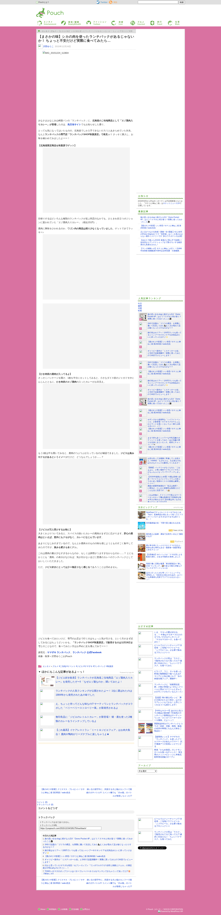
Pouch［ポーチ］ (44, 8)
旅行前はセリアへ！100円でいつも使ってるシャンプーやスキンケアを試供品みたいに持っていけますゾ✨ (164, 335)
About (43, 909)
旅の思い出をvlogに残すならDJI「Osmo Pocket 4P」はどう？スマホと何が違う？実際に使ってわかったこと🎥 (161, 219)
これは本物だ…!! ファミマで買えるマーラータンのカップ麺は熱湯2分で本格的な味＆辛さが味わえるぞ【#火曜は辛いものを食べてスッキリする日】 (164, 498)
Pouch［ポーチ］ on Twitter (101, 2)
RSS (111, 2)
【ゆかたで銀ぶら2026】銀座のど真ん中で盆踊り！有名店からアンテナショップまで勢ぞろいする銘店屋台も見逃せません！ (161, 242)
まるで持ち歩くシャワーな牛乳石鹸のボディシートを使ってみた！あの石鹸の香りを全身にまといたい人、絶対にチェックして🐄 (164, 441)
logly (181, 507)
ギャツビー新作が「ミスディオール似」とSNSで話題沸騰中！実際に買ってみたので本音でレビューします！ (164, 353)
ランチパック (100, 666)
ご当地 (63, 666)
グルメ (133, 21)
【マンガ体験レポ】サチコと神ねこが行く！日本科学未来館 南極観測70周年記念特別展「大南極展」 (161, 249)
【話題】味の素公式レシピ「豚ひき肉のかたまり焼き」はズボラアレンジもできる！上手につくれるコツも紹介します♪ (168, 701)
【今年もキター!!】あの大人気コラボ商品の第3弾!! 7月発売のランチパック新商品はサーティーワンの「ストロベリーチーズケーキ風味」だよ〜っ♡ (168, 715)
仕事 (169, 21)
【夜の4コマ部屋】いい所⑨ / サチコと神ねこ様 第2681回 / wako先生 (164, 448)
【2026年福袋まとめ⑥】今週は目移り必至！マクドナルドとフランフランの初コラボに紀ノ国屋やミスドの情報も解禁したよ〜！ (164, 480)
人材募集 (64, 909)
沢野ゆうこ (48, 46)
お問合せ (86, 909)
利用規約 (53, 909)
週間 (140, 306)
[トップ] (39, 31)
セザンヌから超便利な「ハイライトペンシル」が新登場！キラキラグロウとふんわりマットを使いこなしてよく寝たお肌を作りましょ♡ (164, 422)
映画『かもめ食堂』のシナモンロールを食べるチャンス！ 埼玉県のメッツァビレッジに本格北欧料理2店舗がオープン (168, 753)
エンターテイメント (45, 21)
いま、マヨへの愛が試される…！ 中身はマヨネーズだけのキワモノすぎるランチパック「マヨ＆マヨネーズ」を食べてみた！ (168, 637)
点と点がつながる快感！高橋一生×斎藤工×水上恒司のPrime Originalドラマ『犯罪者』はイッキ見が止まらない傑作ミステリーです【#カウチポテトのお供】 (161, 234)
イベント (71, 666)
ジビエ (80, 666)
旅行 (151, 21)
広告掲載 (75, 909)
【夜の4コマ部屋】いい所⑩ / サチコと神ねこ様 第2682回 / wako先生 (164, 430)
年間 (140, 311)
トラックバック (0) (45, 804)
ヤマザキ (88, 666)
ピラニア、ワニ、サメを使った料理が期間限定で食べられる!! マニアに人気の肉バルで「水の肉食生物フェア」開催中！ (168, 675)
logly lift (131, 672)
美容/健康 (65, 21)
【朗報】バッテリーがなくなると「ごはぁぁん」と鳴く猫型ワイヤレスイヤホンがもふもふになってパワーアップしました (164, 471)
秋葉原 (110, 666)
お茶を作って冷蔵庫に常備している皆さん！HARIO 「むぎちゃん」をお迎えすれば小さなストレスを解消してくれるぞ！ (164, 460)
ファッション (91, 21)
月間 (140, 308)
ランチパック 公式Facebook (87, 652)
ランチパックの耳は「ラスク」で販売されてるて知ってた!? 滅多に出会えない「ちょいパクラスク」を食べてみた (168, 662)
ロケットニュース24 (171, 203)
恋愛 (113, 21)
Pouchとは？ (43, 2)
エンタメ (47, 666)
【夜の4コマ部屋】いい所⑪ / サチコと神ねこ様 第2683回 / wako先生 (75, 856)
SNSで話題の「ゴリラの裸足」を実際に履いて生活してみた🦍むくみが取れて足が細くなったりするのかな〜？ (164, 325)
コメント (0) (42, 802)
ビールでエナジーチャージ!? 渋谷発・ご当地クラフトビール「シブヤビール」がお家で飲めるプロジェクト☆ (168, 649)
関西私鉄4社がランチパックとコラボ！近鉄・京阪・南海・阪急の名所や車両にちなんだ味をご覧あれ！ (168, 727)
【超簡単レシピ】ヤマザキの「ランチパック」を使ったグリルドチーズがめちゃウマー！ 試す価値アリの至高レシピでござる (168, 741)
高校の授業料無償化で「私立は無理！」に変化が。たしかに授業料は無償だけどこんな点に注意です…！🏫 (164, 488)
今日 (140, 303)
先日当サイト (74, 124)
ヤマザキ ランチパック (58, 652)
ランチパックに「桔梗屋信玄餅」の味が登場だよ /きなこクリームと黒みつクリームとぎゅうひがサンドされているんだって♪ (168, 688)
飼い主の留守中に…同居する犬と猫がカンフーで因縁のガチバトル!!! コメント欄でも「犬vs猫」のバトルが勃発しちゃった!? (109, 792)
